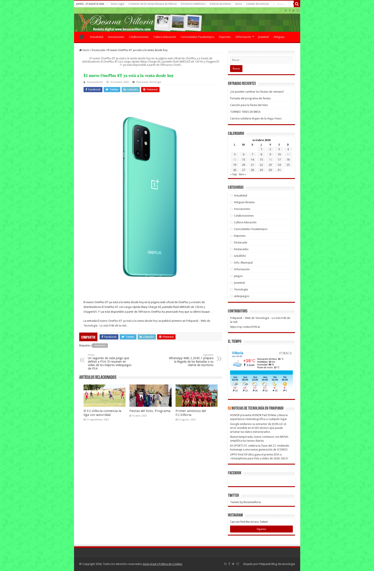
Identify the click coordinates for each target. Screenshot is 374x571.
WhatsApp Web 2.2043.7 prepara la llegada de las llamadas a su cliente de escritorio (191, 360)
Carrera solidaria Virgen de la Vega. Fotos (256, 118)
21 (252, 164)
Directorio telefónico (193, 3)
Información (243, 37)
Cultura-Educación (164, 37)
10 (279, 154)
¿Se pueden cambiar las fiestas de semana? (257, 91)
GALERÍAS (240, 255)
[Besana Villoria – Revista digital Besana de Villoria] (187, 19)
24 (279, 164)
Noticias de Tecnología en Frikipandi (258, 408)
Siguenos (261, 529)
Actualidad (96, 37)
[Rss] (285, 10)
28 (252, 170)
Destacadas (241, 249)
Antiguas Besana (244, 202)
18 (288, 159)
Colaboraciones (139, 37)
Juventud (263, 37)
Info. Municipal (243, 262)
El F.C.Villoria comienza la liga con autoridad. (102, 413)
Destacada (98, 50)
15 (261, 159)
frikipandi (100, 345)
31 (279, 170)
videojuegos (241, 296)
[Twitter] (293, 10)
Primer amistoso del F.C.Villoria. (191, 413)
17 (279, 159)
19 (234, 164)
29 (261, 170)
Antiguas (279, 37)
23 (270, 164)
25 (288, 164)
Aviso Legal (117, 3)
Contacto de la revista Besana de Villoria (153, 3)
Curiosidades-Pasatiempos (197, 37)
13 (243, 159)
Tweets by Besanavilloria (245, 502)
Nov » (242, 174)
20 (243, 164)
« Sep (233, 174)
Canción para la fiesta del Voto (249, 105)
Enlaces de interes (220, 3)
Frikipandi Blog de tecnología (277, 564)
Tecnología (155, 82)
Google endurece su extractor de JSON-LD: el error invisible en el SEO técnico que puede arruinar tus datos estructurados (258, 427)
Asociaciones (116, 37)
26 (234, 170)
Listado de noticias (257, 3)
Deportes (225, 37)
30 (270, 170)
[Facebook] (289, 10)
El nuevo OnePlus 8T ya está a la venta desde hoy (127, 320)
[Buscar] (297, 4)
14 (252, 159)
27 (243, 170)
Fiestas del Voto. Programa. (150, 411)
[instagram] (298, 10)
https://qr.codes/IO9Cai (245, 326)
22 (261, 164)
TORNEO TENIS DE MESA (245, 111)
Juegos (238, 276)
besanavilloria (95, 82)
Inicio (238, 3)
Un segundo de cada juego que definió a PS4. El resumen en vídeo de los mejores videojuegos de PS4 (109, 362)
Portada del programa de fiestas (250, 98)
